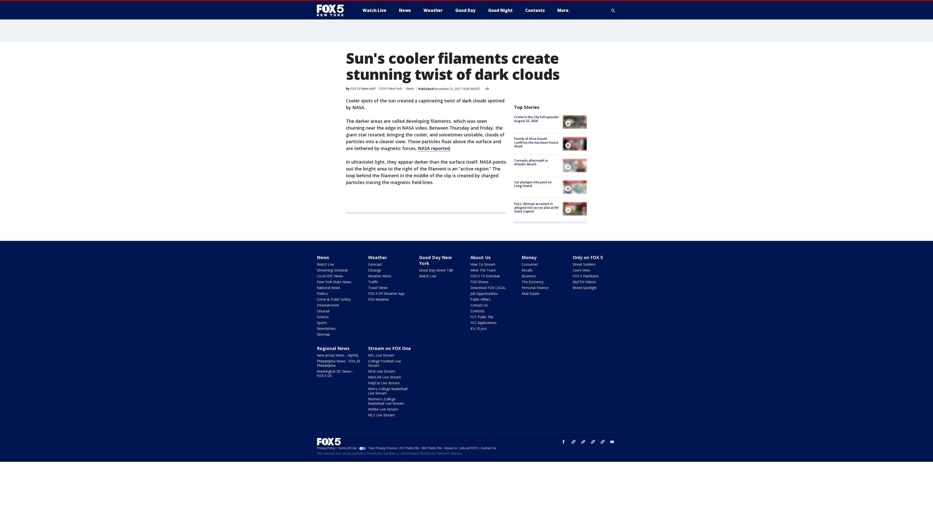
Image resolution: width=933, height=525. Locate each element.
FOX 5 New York (391, 89)
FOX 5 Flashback (586, 276)
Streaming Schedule (332, 270)
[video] (575, 122)
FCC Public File (481, 317)
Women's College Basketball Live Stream (386, 401)
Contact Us (479, 305)
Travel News (378, 287)
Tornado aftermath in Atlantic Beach (531, 162)
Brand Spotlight (585, 287)
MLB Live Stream (381, 371)
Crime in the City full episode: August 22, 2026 (536, 119)
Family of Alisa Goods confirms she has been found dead (536, 142)
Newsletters (326, 328)
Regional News (333, 348)
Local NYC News (330, 276)
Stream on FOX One (389, 348)
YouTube (593, 442)
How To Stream (482, 264)
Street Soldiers (584, 264)
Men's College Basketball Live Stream (387, 390)
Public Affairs (480, 299)
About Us (480, 257)
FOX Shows (479, 282)
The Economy (533, 282)
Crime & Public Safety (334, 299)
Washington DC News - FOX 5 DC (335, 373)
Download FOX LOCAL (488, 287)
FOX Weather (378, 299)
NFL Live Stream (381, 355)
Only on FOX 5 (588, 257)
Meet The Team (483, 270)
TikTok (583, 442)
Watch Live (325, 264)
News (410, 89)
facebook (564, 442)
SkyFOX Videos (584, 282)
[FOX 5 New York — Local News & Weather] (333, 10)
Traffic (373, 282)
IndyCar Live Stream (384, 383)
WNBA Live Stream (383, 409)
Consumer (530, 264)
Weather (377, 257)
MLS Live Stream (381, 415)
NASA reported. (434, 148)
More (563, 10)
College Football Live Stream (384, 363)
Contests (477, 311)
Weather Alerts (379, 276)
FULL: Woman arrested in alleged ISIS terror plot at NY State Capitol (536, 207)
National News (328, 287)
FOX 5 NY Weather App (386, 293)
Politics (322, 293)
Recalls (527, 270)
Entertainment (328, 305)
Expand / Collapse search (613, 10)
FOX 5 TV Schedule (485, 276)
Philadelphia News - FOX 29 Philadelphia (338, 363)
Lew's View (581, 270)
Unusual (323, 311)
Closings (374, 270)
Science (323, 317)
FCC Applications (483, 322)
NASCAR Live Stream (384, 377)
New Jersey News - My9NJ (337, 355)
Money (529, 257)
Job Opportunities (484, 293)
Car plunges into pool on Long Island (533, 184)
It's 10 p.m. (478, 328)
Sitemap (323, 334)
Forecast (375, 264)
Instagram (573, 442)
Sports (322, 322)
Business (529, 276)
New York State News (334, 282)
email (612, 442)
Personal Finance (535, 287)
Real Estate (530, 293)
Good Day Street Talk (436, 270)
